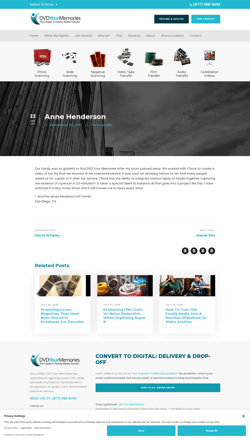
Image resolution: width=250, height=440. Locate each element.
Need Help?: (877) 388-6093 (53, 398)
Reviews (134, 35)
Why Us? (104, 35)
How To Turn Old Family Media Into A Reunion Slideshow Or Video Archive (186, 316)
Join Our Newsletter (131, 404)
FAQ (119, 35)
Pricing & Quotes (171, 19)
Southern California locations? (158, 373)
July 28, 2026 (50, 304)
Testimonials (101, 125)
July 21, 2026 (111, 304)
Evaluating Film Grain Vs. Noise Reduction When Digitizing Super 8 (124, 316)
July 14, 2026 (174, 304)
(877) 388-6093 (206, 4)
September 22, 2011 (65, 125)
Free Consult (205, 19)
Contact (195, 35)
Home (34, 35)
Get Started (83, 35)
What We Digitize (57, 35)
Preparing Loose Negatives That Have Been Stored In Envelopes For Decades (62, 316)
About (150, 35)
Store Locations (172, 35)
